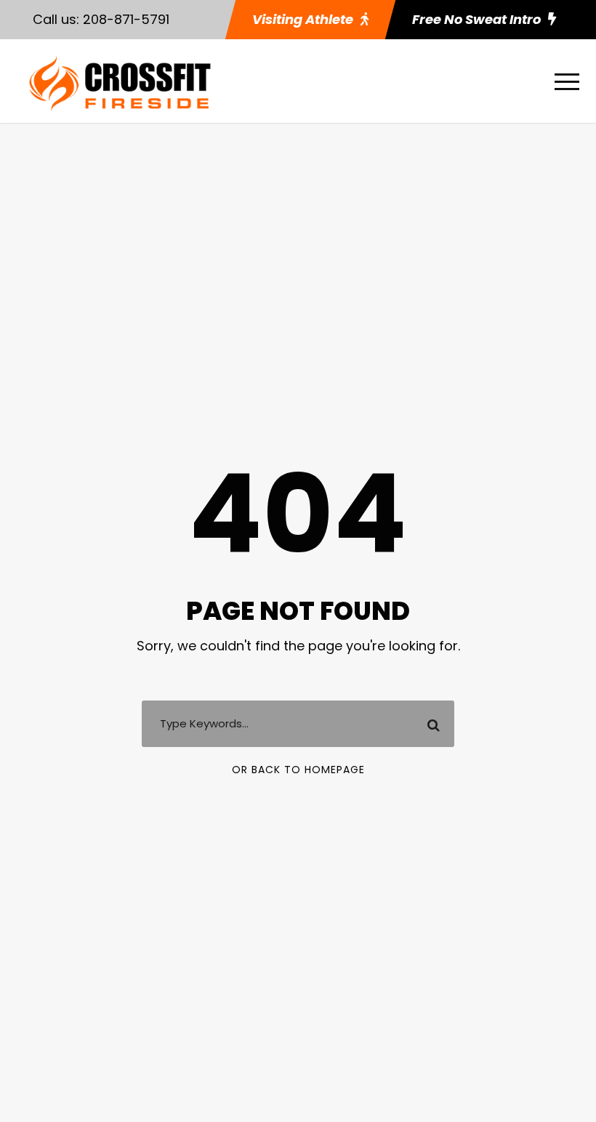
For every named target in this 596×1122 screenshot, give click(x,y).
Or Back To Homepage (298, 769)
